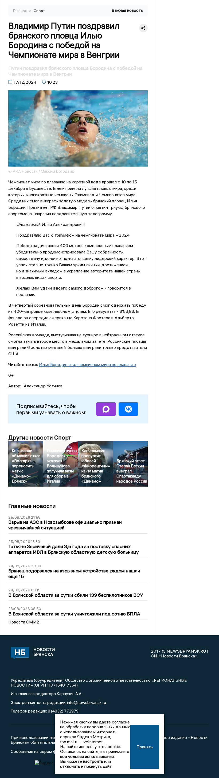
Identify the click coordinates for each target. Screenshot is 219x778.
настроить (93, 761)
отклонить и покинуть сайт (86, 766)
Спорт (39, 10)
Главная (20, 10)
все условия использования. (87, 756)
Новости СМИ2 (23, 622)
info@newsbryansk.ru (86, 702)
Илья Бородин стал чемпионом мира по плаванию (87, 364)
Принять (144, 746)
